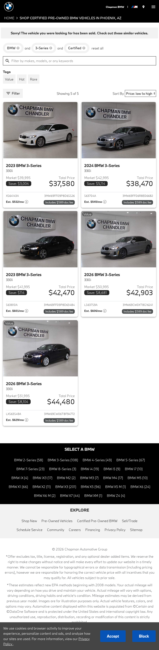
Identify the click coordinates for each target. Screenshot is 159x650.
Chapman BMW (115, 6)
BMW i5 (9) (112, 469)
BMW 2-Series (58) (28, 460)
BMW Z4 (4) (116, 495)
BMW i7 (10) (134, 469)
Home (9, 18)
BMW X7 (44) (70, 495)
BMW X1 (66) (18, 486)
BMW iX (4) (19, 478)
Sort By (118, 93)
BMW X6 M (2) (44, 495)
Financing (92, 529)
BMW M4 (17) (113, 478)
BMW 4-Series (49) (97, 460)
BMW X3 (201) (65, 486)
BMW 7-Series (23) (30, 469)
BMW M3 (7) (89, 478)
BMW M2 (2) (66, 478)
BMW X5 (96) (91, 486)
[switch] (153, 6)
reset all (98, 48)
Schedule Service (29, 529)
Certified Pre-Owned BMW (97, 521)
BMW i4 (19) (90, 469)
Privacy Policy (115, 529)
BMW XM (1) (93, 495)
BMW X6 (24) (140, 486)
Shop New (29, 521)
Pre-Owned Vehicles (56, 521)
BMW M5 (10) (138, 478)
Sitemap (136, 529)
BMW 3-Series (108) (63, 460)
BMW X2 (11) (42, 486)
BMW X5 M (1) (115, 486)
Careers (75, 529)
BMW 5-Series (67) (130, 460)
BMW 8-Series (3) (62, 469)
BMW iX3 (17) (42, 478)
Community (55, 529)
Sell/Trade (129, 521)
